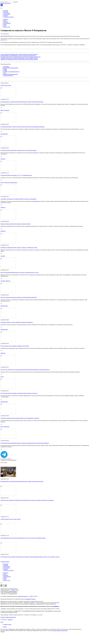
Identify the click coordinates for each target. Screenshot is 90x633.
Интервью (5, 10)
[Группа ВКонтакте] (2, 5)
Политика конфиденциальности (8, 617)
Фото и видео (6, 14)
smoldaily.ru (56, 606)
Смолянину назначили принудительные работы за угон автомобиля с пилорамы (20, 418)
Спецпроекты (6, 13)
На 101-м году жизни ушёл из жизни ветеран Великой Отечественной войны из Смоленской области (25, 369)
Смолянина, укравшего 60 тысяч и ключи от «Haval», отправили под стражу (19, 247)
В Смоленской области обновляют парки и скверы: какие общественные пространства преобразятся (25, 443)
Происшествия (6, 23)
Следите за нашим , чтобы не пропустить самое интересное (19, 54)
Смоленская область (8, 75)
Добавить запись (7, 624)
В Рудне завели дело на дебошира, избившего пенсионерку (15, 346)
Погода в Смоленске (5, 3)
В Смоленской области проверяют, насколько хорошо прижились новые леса (19, 393)
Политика (5, 21)
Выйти (5, 626)
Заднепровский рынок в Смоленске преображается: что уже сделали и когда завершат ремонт (23, 538)
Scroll (2, 622)
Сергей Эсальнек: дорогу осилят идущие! (11, 519)
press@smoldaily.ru (13, 591)
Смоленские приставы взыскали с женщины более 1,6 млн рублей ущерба (18, 150)
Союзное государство (8, 17)
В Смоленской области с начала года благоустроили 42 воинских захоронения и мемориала (23, 126)
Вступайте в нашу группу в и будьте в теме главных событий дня (20, 56)
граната (5, 70)
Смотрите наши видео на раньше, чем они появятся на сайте (19, 58)
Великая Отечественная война (10, 67)
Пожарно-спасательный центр (10, 74)
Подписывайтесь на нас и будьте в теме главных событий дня (18, 55)
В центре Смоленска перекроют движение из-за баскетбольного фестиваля (19, 297)
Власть (5, 20)
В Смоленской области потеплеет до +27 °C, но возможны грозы (16, 175)
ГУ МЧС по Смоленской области (11, 71)
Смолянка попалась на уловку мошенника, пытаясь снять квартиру (17, 322)
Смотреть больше (5, 561)
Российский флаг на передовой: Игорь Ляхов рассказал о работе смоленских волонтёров (22, 101)
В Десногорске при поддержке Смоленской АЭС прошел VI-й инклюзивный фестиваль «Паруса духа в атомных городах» (30, 556)
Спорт (4, 25)
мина (4, 72)
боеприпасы (6, 66)
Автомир (5, 15)
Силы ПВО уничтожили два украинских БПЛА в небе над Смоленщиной (18, 199)
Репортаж (5, 11)
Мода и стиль (6, 27)
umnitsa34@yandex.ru (23, 596)
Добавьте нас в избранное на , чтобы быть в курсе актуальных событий (19, 59)
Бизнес (5, 24)
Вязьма (5, 69)
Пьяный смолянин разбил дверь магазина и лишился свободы (15, 223)
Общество (5, 19)
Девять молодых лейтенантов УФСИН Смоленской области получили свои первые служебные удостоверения (27, 500)
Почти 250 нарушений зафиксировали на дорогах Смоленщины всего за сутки (19, 272)
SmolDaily (10, 619)
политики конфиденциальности (60, 630)
